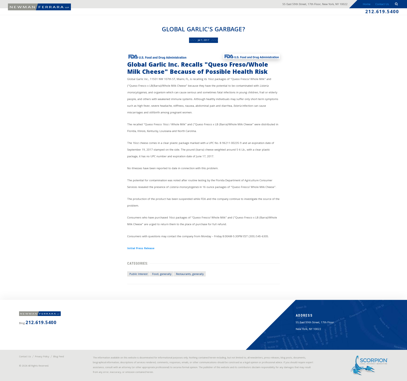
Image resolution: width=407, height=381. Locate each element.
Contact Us (382, 4)
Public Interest (138, 274)
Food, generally (161, 274)
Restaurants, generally (190, 274)
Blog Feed (58, 357)
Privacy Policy (42, 357)
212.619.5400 (382, 12)
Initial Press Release (140, 248)
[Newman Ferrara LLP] (39, 6)
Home (366, 4)
